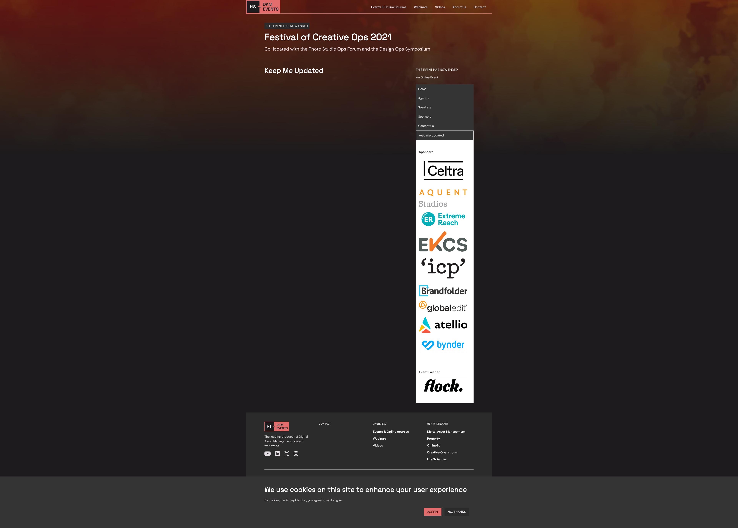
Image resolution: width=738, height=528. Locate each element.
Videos (440, 7)
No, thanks (457, 512)
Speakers (424, 107)
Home (422, 89)
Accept (432, 512)
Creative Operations (442, 452)
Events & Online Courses (388, 7)
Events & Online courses (391, 432)
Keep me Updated (431, 135)
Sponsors (424, 117)
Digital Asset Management (446, 432)
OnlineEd (433, 445)
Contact (480, 7)
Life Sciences (437, 459)
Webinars (420, 7)
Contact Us (426, 126)
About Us (459, 7)
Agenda (423, 98)
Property (433, 439)
